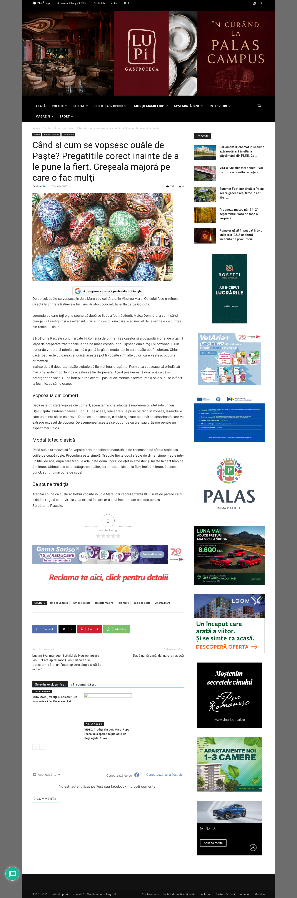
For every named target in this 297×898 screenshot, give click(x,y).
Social (47, 128)
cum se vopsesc (81, 602)
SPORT (65, 116)
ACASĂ (40, 106)
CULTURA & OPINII (108, 106)
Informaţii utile (64, 128)
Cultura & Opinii (225, 894)
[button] (259, 106)
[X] (261, 3)
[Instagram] (254, 3)
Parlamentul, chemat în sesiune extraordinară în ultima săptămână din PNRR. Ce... (241, 151)
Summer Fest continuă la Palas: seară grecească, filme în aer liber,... (242, 193)
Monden (260, 894)
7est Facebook (150, 894)
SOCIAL (79, 106)
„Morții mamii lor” (148, 106)
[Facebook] (247, 3)
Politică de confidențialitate (179, 894)
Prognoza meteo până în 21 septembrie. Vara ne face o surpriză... (239, 214)
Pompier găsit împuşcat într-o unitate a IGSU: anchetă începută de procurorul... (240, 235)
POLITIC (58, 106)
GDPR (125, 3)
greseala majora (104, 602)
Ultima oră (68, 134)
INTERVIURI (218, 106)
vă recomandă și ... (84, 684)
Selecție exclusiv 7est (50, 684)
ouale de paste (141, 602)
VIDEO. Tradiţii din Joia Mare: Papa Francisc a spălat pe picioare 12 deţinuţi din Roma (106, 734)
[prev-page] (35, 747)
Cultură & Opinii (42, 691)
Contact (114, 3)
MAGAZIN (42, 116)
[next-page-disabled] (42, 747)
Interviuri (245, 894)
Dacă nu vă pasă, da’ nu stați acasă (158, 656)
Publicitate (99, 3)
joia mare (123, 602)
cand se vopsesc (59, 602)
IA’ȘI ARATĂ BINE (187, 106)
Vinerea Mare (162, 602)
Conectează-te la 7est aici (164, 774)
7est (45, 186)
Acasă (36, 128)
